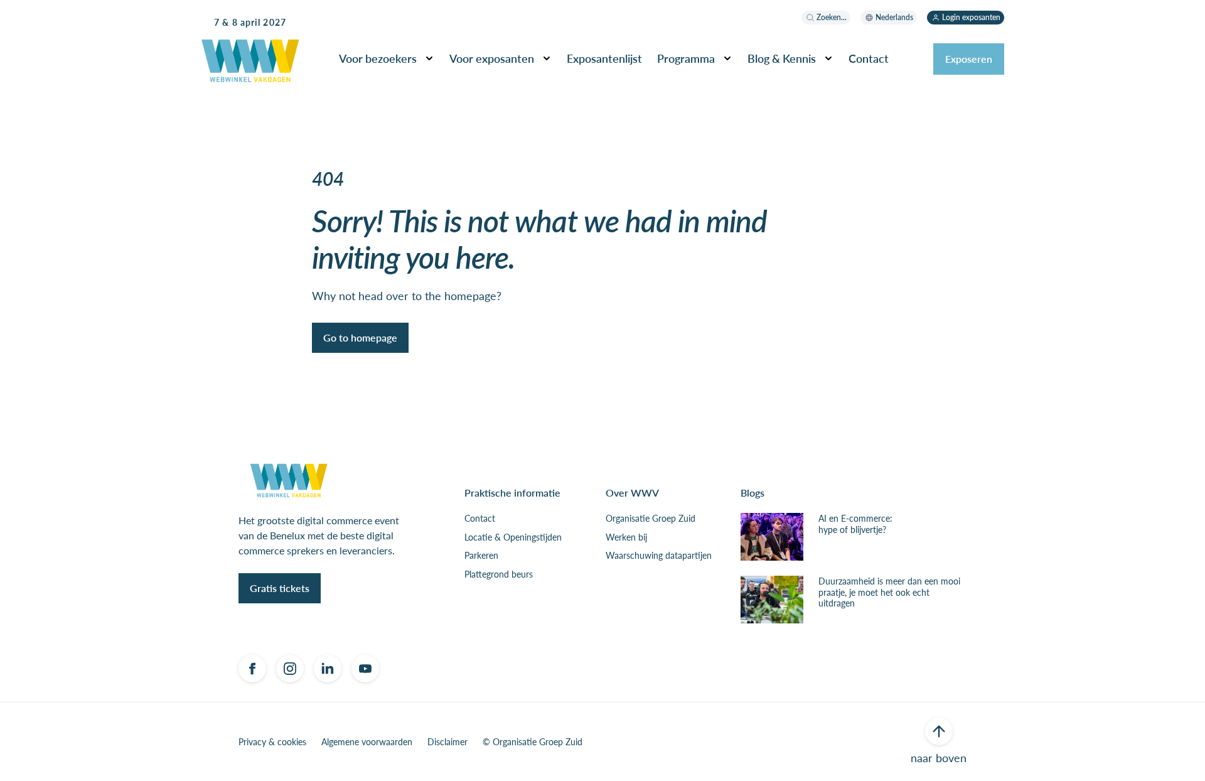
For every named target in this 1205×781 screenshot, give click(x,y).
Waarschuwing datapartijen (659, 555)
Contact (479, 518)
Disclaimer (447, 742)
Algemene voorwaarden (366, 742)
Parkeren (481, 555)
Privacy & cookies (272, 742)
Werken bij (626, 537)
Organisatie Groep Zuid (650, 518)
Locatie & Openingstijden (513, 537)
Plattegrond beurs (498, 574)
